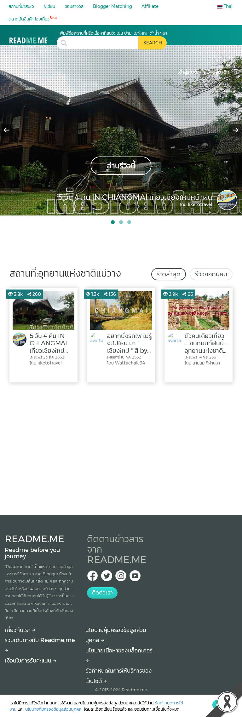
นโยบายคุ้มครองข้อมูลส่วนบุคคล (54, 709)
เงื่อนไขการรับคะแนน (29, 660)
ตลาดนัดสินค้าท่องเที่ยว (33, 19)
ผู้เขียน (49, 6)
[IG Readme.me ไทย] (120, 577)
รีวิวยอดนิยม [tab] (211, 274)
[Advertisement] (121, 447)
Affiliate (149, 6)
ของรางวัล (74, 6)
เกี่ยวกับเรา (18, 630)
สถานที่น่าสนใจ (21, 6)
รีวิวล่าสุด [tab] (169, 274)
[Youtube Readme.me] (135, 577)
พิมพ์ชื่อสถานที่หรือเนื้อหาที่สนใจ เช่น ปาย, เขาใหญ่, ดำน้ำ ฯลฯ (113, 33)
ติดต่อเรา (102, 592)
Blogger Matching (112, 6)
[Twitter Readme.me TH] (106, 577)
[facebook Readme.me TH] (92, 577)
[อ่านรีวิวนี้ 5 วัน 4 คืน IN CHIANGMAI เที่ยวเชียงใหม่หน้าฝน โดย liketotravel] (121, 130)
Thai (227, 6)
